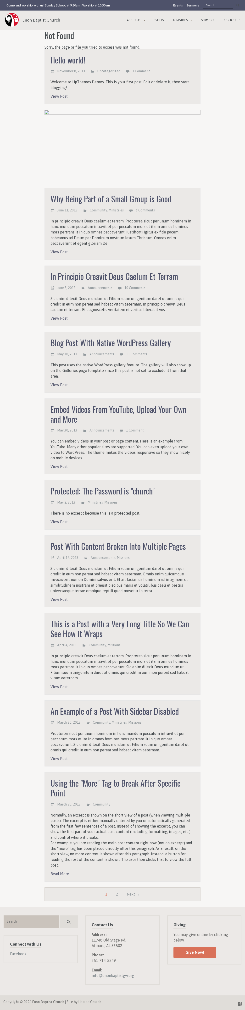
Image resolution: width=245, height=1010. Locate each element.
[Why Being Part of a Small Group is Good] (123, 149)
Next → (133, 894)
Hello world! (67, 60)
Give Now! (194, 952)
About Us (133, 20)
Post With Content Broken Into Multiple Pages (118, 546)
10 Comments (134, 288)
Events (178, 5)
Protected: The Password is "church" (102, 491)
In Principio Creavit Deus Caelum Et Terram (114, 276)
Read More (59, 874)
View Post (59, 96)
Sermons (193, 5)
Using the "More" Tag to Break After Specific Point (115, 788)
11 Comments (136, 354)
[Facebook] (240, 1003)
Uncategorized (108, 71)
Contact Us (232, 20)
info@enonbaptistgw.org (113, 975)
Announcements (100, 288)
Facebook (18, 954)
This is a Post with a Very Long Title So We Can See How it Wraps (119, 629)
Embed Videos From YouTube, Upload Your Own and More (118, 414)
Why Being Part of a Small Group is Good (110, 199)
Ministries (180, 20)
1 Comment (141, 71)
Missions (110, 502)
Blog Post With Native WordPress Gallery (110, 342)
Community (98, 210)
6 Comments (145, 210)
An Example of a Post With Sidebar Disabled (114, 711)
